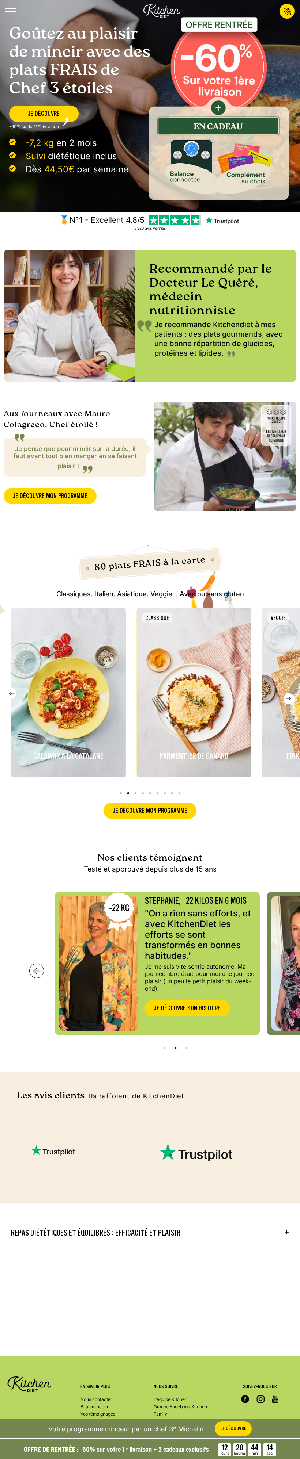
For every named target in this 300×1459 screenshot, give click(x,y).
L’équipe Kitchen (170, 1399)
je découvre (44, 114)
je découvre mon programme (50, 496)
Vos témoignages (97, 1414)
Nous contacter (96, 1399)
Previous (10, 693)
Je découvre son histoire (187, 1008)
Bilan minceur (94, 1406)
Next (289, 698)
